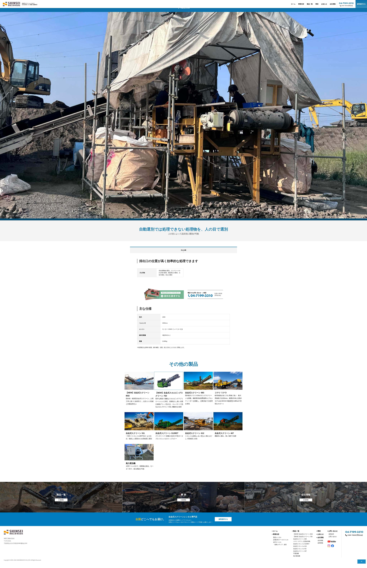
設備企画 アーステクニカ (280, 539)
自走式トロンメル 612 (300, 546)
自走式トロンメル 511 (300, 548)
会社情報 (333, 4)
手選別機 (296, 553)
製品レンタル (277, 537)
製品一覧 (310, 4)
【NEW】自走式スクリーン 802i (303, 534)
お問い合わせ (333, 531)
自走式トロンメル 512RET (301, 544)
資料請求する (361, 4)
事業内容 (301, 4)
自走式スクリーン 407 (300, 551)
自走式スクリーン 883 (300, 539)
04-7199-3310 (346, 4)
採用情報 (320, 543)
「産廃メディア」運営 (280, 544)
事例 (316, 4)
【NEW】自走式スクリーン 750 (302, 536)
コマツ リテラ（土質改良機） (302, 541)
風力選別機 (296, 556)
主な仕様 (183, 250)
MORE (62, 500)
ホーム (293, 4)
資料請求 (331, 534)
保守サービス (277, 542)
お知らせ (324, 4)
